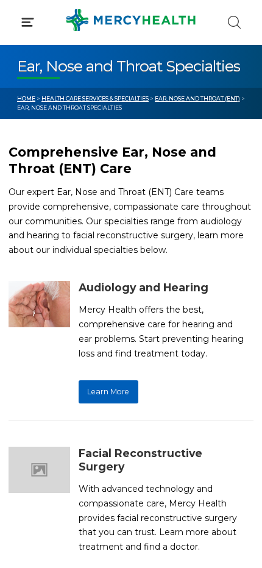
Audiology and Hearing (143, 287)
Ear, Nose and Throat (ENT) (197, 98)
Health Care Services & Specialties (95, 98)
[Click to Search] (234, 22)
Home (26, 98)
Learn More (108, 391)
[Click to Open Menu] (27, 22)
